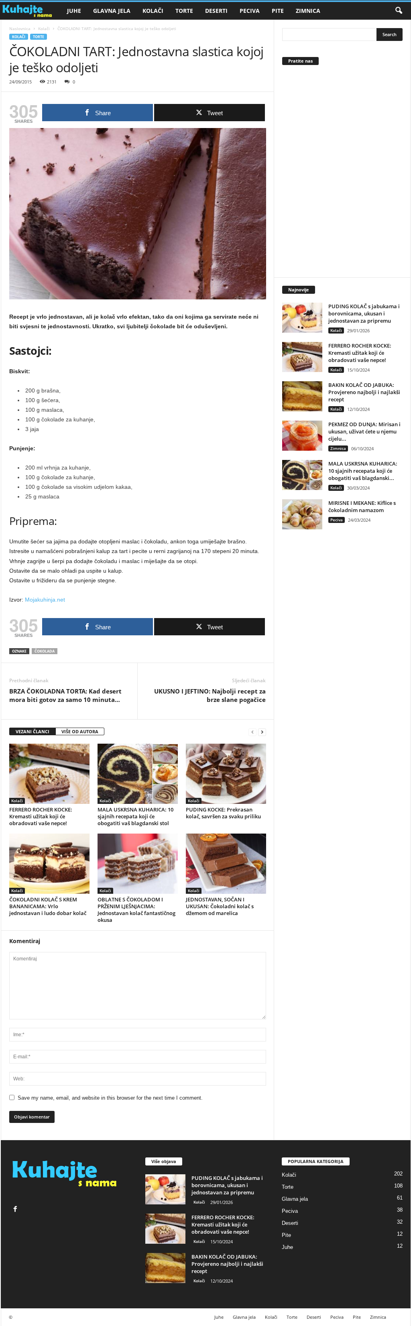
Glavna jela (111, 10)
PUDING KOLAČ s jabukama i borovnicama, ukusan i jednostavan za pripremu (364, 313)
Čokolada (45, 651)
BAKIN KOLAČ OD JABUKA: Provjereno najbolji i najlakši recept (364, 392)
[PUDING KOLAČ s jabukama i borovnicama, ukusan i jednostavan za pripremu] (302, 318)
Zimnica (308, 10)
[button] (398, 11)
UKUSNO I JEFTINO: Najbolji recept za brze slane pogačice (210, 695)
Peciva (250, 10)
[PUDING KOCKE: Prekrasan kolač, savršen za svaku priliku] (226, 774)
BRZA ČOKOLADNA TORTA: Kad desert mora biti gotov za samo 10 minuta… (65, 695)
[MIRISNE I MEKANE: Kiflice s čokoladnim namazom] (302, 514)
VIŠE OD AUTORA (79, 731)
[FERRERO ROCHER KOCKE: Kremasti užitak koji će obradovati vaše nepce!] (49, 774)
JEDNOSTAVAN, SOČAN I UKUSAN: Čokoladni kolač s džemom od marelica (220, 906)
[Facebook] (16, 1210)
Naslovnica (20, 28)
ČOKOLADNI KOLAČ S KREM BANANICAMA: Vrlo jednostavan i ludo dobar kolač (47, 906)
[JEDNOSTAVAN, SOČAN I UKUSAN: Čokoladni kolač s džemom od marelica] (226, 864)
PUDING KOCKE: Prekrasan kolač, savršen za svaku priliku (223, 813)
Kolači (152, 10)
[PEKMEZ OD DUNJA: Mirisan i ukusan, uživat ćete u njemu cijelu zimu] (302, 436)
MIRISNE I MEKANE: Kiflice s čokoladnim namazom (362, 506)
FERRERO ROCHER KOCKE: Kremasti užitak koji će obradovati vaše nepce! (40, 816)
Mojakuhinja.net (45, 599)
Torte (184, 10)
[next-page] (262, 732)
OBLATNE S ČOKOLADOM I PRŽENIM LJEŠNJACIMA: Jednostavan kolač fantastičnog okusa (136, 909)
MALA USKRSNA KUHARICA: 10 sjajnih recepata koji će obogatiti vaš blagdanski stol (135, 816)
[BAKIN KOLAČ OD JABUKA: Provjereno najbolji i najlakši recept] (302, 396)
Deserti (216, 10)
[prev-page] (252, 732)
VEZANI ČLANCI (32, 731)
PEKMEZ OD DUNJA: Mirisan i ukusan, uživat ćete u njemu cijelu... (364, 431)
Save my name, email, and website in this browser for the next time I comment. (110, 1098)
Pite (278, 10)
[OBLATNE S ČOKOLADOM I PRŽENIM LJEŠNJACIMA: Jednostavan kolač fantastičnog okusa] (138, 864)
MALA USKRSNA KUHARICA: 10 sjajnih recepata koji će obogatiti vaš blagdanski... (362, 471)
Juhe (74, 10)
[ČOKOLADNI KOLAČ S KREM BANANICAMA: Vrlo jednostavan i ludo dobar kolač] (49, 864)
